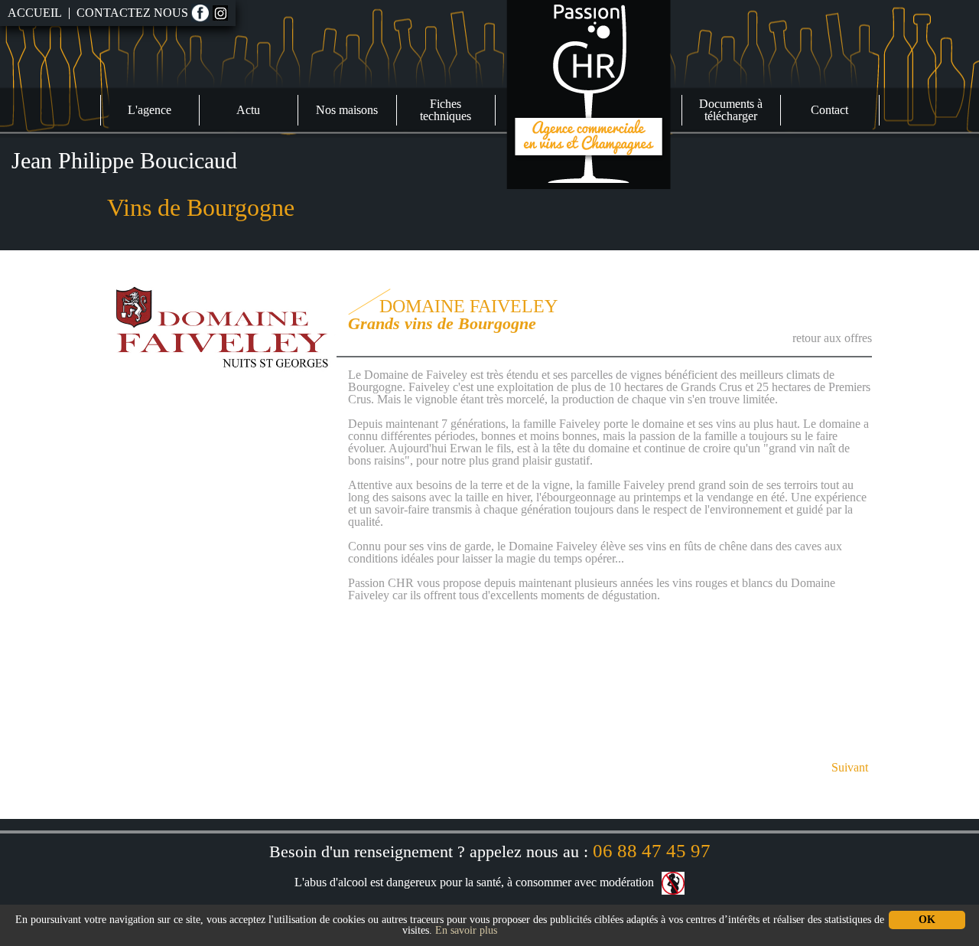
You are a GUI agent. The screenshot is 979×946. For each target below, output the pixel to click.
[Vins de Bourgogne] (588, 92)
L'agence (149, 109)
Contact (829, 109)
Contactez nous (132, 13)
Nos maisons (347, 109)
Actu (248, 109)
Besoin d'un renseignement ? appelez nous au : (490, 851)
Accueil (35, 13)
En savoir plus (466, 930)
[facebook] (200, 13)
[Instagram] (220, 13)
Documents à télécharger (731, 109)
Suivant (849, 768)
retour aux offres (832, 337)
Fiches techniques (445, 109)
